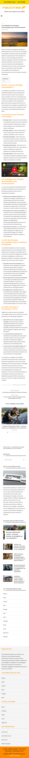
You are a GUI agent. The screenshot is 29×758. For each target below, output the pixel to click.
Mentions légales (6, 743)
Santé (4, 597)
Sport (4, 605)
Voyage (5, 609)
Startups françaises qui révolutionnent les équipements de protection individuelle (19, 568)
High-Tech (5, 632)
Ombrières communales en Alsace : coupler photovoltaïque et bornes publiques (19, 580)
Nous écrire (21, 2)
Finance (5, 601)
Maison (5, 593)
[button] (3, 419)
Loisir (4, 629)
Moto (4, 617)
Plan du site (5, 732)
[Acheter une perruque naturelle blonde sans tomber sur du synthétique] (7, 547)
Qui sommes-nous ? (10, 2)
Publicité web (6, 447)
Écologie (5, 621)
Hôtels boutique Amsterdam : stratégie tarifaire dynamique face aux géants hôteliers (19, 557)
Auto (4, 613)
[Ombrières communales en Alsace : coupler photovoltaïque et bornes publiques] (7, 579)
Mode (4, 625)
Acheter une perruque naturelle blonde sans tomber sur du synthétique (19, 547)
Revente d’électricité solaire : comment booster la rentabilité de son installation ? (14, 427)
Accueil (5, 749)
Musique (5, 636)
